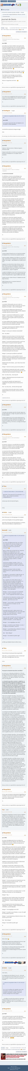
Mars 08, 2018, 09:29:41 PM (7, 936)
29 (21, 29)
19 (6, 29)
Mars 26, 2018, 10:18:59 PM (7, 245)
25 (15, 29)
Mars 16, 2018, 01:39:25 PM (7, 532)
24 (13, 29)
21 (9, 29)
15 (26, 28)
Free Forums (16, 1069)
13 (23, 28)
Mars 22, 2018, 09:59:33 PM (7, 406)
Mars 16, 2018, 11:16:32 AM (7, 667)
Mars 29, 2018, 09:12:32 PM (7, 93)
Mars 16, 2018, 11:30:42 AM (7, 650)
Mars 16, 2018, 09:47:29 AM (7, 834)
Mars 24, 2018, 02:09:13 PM (7, 296)
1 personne (4, 397)
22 (10, 29)
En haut (3, 1047)
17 (3, 29)
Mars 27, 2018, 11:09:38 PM (7, 168)
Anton (5, 512)
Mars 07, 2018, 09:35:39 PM (7, 1010)
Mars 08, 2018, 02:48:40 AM (7, 970)
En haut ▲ (15, 1066)
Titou (4, 486)
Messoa (19, 14)
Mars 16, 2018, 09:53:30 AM (7, 811)
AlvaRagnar (6, 110)
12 (21, 28)
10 (18, 28)
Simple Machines (17, 1068)
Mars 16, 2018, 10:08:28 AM (7, 791)
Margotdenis (7, 35)
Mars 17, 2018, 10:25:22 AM (7, 488)
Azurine (23, 14)
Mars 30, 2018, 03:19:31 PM (7, 37)
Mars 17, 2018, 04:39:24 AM (7, 514)
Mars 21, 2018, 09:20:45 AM (7, 436)
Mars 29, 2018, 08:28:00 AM (7, 112)
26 (16, 29)
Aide (11, 1066)
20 (7, 29)
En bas (2, 27)
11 (20, 28)
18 (4, 29)
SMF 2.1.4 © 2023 (11, 1068)
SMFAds (11, 1069)
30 (23, 29)
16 (1, 29)
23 (12, 29)
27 (18, 29)
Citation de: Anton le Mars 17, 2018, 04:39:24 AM (13, 491)
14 (24, 28)
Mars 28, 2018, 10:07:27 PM (7, 142)
